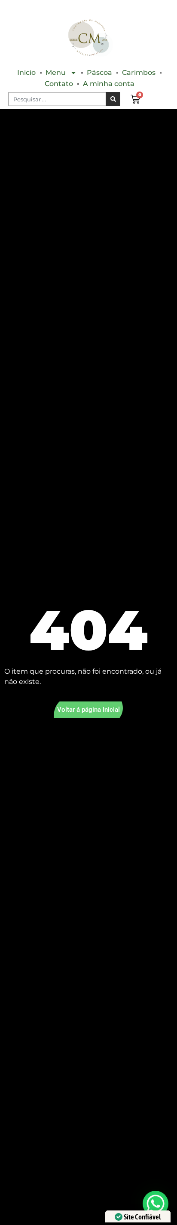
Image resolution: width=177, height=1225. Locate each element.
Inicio (26, 72)
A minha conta (108, 84)
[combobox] (57, 99)
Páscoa (99, 72)
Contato (59, 84)
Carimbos (139, 72)
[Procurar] (113, 99)
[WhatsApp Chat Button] (155, 1203)
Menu (56, 72)
